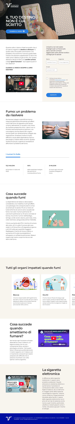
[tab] (13, 154)
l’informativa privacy (60, 80)
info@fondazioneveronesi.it (31, 419)
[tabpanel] (37, 170)
